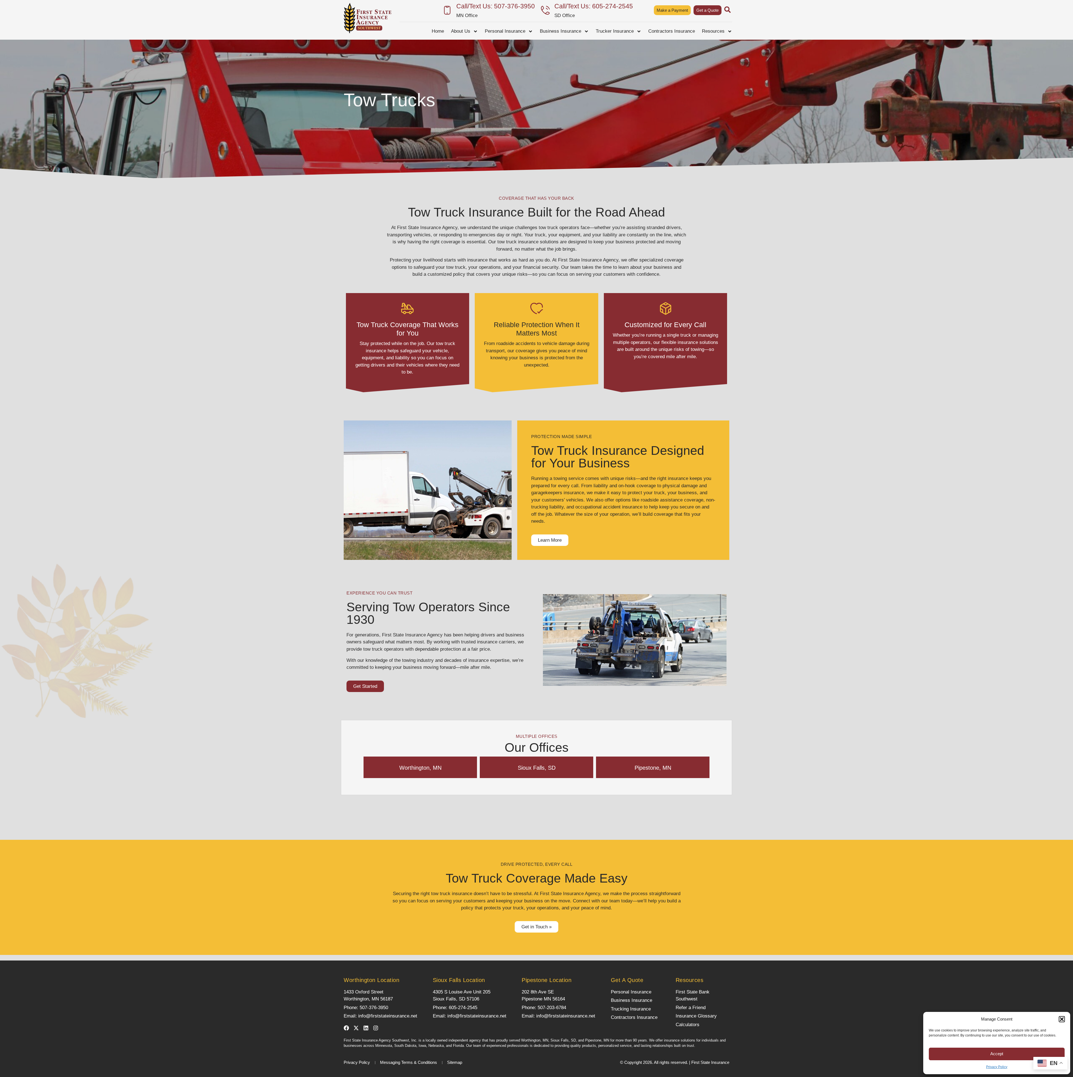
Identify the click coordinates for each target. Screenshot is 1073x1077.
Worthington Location (371, 980)
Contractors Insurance (671, 31)
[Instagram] (375, 1028)
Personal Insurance (505, 31)
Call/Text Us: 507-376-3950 (495, 6)
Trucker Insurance (615, 31)
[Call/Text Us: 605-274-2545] (545, 10)
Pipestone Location (546, 980)
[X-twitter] (356, 1028)
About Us (460, 31)
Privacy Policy (996, 1067)
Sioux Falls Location (459, 980)
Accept (996, 1053)
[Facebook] (346, 1028)
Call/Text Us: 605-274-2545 (593, 6)
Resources (713, 31)
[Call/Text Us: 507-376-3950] (447, 10)
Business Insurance (560, 31)
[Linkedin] (366, 1028)
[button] (1062, 1019)
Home (438, 31)
